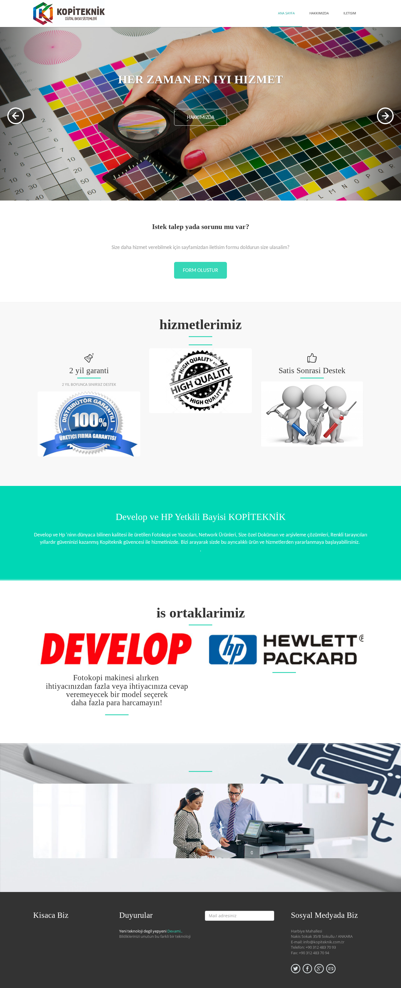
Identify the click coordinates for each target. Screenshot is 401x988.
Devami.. (174, 931)
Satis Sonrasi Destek (312, 370)
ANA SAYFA (286, 13)
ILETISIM (349, 13)
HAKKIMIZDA (319, 13)
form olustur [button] (200, 270)
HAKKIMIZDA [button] (200, 117)
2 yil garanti (89, 370)
